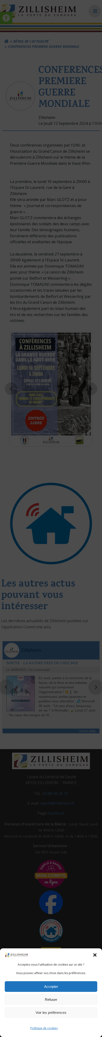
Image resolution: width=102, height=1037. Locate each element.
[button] (95, 955)
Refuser (51, 1000)
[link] (16, 954)
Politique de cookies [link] (44, 1028)
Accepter (51, 987)
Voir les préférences (51, 1013)
